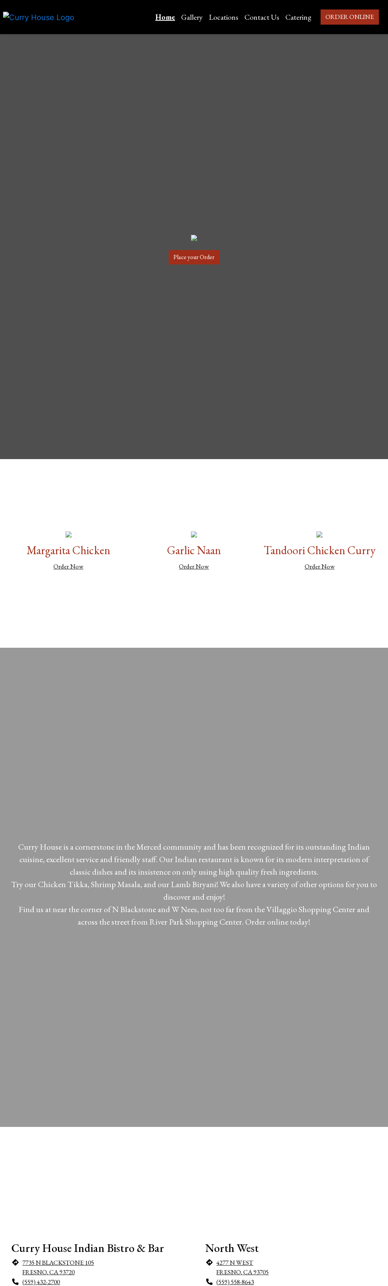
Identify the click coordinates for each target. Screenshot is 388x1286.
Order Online (349, 17)
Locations (223, 17)
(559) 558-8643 (235, 1282)
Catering (298, 17)
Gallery (192, 17)
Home (165, 17)
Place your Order (194, 257)
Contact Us (261, 17)
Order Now (68, 566)
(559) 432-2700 (41, 1282)
